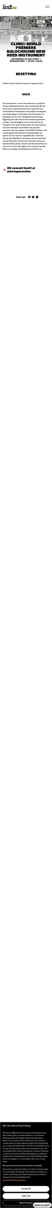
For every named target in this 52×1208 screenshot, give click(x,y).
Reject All (26, 1196)
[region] (26, 1165)
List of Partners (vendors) (14, 1180)
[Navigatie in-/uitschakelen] (47, 6)
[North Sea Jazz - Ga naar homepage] (10, 6)
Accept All (26, 1189)
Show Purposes (26, 1203)
